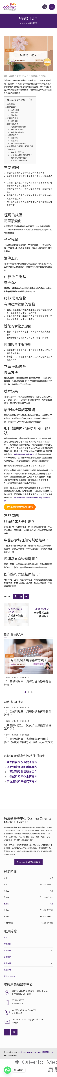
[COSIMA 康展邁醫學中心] (9, 7)
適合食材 (14, 121)
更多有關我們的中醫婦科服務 (20, 507)
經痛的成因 (12, 107)
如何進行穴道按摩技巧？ (20, 160)
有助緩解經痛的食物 (18, 127)
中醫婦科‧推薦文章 (11, 677)
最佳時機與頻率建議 (18, 143)
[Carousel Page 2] (28, 692)
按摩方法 (14, 138)
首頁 (5, 938)
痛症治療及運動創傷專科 (22, 767)
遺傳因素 (14, 115)
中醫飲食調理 (12, 118)
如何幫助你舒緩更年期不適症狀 (20, 146)
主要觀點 (11, 104)
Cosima (22, 76)
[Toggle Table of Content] (30, 100)
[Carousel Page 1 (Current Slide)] (25, 692)
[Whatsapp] (7, 1070)
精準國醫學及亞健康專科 (22, 762)
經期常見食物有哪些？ (19, 158)
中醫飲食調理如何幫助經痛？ (21, 155)
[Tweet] (26, 596)
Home (22, 23)
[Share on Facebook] (15, 596)
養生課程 (7, 957)
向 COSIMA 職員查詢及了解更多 (28, 862)
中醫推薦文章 (24, 677)
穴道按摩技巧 (12, 135)
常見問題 (11, 149)
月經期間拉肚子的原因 (24, 454)
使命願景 (7, 944)
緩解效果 (14, 141)
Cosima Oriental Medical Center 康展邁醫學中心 (35, 1052)
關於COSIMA (9, 976)
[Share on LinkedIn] (20, 596)
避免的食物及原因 (17, 129)
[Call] (44, 7)
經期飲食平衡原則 (17, 132)
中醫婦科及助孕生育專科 (22, 776)
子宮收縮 (14, 112)
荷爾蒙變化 (15, 110)
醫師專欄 (7, 963)
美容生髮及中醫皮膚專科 (22, 781)
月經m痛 (42, 76)
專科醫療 (7, 951)
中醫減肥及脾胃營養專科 (22, 771)
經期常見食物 (12, 124)
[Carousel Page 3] (31, 692)
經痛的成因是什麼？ (18, 152)
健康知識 (34, 76)
